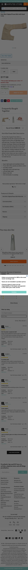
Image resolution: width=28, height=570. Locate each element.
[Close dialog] (27, 276)
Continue (14, 292)
